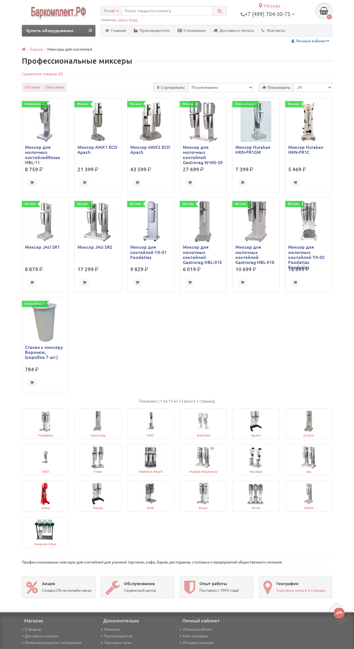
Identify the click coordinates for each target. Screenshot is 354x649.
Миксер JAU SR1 (42, 247)
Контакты (276, 30)
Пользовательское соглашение (53, 642)
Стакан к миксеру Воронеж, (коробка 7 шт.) (44, 352)
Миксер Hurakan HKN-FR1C (305, 150)
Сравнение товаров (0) (42, 74)
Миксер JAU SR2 (94, 247)
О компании (194, 30)
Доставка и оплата (236, 30)
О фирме (33, 629)
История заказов (198, 642)
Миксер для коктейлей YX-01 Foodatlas (148, 252)
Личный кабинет (198, 629)
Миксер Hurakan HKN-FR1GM (252, 150)
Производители (155, 30)
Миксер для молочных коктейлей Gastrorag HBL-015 (202, 255)
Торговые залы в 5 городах (300, 590)
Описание (54, 87)
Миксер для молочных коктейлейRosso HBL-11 (42, 155)
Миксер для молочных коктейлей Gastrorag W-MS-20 (203, 155)
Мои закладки (195, 636)
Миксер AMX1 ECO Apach (97, 150)
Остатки (32, 87)
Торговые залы (118, 642)
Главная (118, 30)
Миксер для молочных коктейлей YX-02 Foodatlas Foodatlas (306, 255)
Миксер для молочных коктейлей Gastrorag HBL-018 (254, 255)
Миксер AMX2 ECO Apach (150, 150)
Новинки (112, 629)
